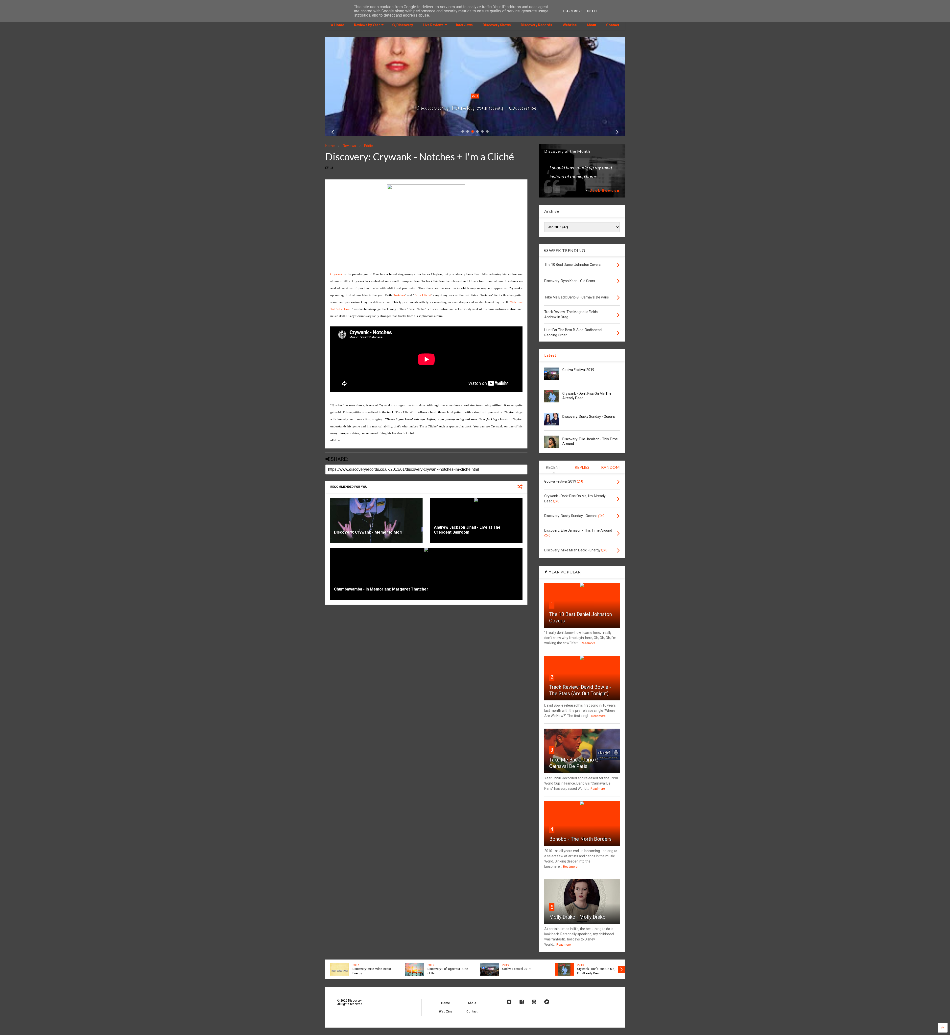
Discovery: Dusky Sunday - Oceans (474, 107)
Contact (612, 25)
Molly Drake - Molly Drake (577, 917)
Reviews (349, 146)
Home (338, 25)
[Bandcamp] (546, 1002)
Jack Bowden (605, 191)
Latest (550, 355)
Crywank (336, 274)
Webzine (569, 25)
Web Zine (445, 1011)
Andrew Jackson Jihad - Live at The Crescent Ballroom (467, 530)
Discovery (404, 25)
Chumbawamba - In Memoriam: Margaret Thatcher (381, 589)
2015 (354, 965)
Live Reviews (433, 25)
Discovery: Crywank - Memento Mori (368, 532)
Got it (592, 11)
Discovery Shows (497, 25)
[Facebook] (522, 1002)
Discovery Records (536, 25)
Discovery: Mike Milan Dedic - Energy (371, 971)
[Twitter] (509, 1002)
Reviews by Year (367, 25)
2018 (475, 96)
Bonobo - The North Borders (580, 839)
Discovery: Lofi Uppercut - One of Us (446, 971)
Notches (399, 295)
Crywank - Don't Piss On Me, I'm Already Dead (595, 971)
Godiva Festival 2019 (578, 370)
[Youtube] (534, 1002)
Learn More (572, 11)
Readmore (588, 643)
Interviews (464, 25)
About (591, 25)
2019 (504, 965)
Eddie (368, 146)
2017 (429, 965)
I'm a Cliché (422, 295)
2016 (579, 965)
